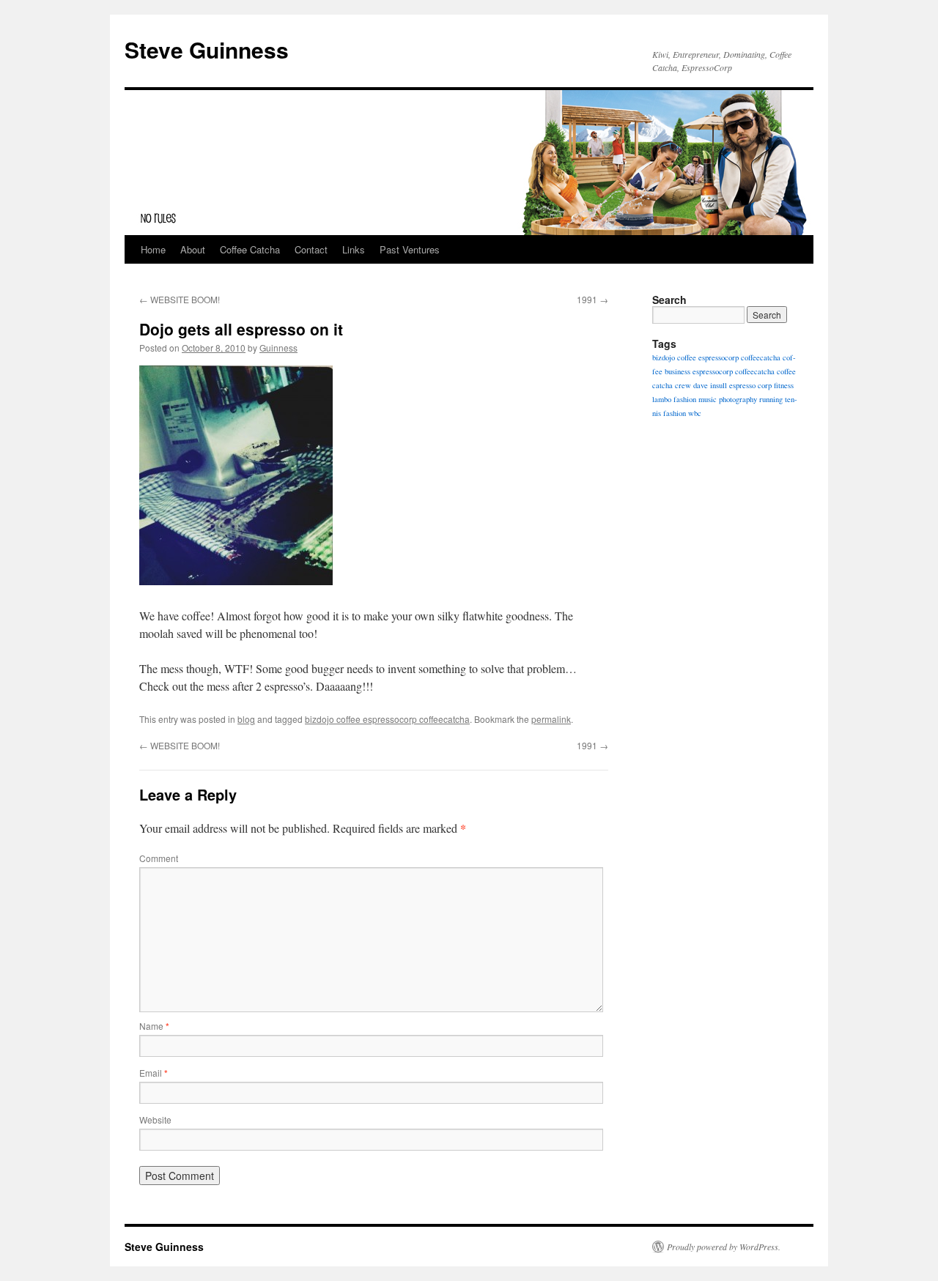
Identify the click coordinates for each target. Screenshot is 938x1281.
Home (153, 249)
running (771, 399)
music (707, 399)
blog (246, 719)
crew (683, 385)
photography (738, 399)
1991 (592, 299)
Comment (158, 858)
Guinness (278, 347)
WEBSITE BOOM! (179, 299)
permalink (551, 719)
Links (353, 249)
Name (154, 1026)
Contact (311, 249)
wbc (694, 413)
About (192, 249)
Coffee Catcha (250, 249)
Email (153, 1072)
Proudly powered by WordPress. (723, 1246)
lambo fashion (674, 399)
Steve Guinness (207, 49)
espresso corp (750, 385)
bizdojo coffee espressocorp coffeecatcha (387, 719)
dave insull (710, 385)
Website (155, 1119)
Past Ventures (410, 249)
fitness (784, 385)
